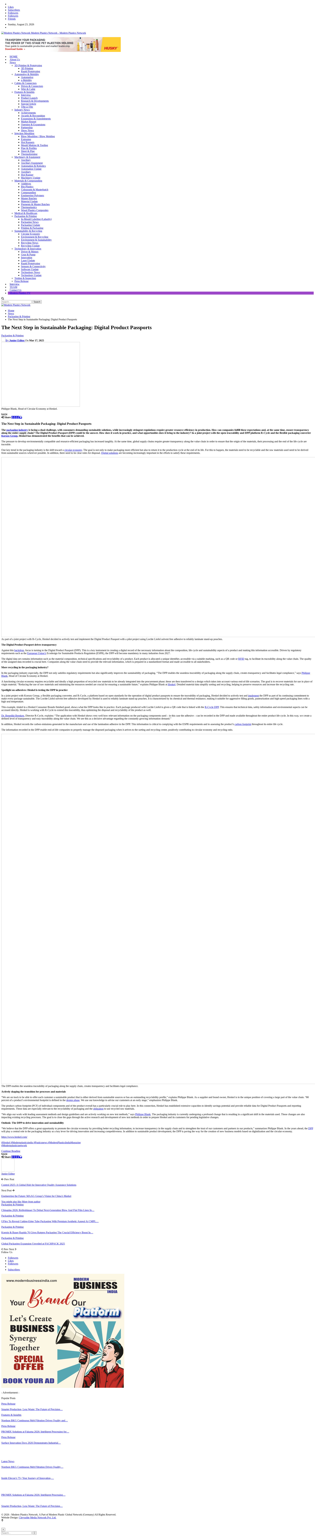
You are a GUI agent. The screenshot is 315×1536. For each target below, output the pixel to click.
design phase (73, 1100)
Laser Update (28, 260)
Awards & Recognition (33, 115)
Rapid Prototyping (30, 71)
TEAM (13, 287)
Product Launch (29, 98)
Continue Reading (10, 1151)
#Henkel (6, 1142)
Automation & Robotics (33, 166)
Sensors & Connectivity (33, 266)
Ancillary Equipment (32, 163)
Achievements (28, 112)
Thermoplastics (29, 207)
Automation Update (31, 168)
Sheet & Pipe (28, 151)
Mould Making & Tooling (34, 145)
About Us (15, 59)
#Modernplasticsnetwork (14, 1145)
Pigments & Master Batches (35, 204)
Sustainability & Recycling (28, 231)
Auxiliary (26, 171)
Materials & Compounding (28, 180)
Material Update (29, 201)
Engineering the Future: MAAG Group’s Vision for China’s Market (36, 1196)
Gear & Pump (28, 254)
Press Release (21, 281)
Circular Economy (30, 233)
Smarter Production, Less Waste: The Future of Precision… (32, 1506)
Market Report (28, 121)
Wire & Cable (28, 89)
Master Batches (29, 198)
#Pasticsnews (41, 1142)
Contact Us (15, 290)
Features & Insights (24, 92)
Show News (27, 130)
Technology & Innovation (27, 248)
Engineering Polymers (32, 195)
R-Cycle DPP (212, 707)
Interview (26, 95)
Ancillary (26, 160)
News (13, 62)
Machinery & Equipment (27, 157)
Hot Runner (27, 174)
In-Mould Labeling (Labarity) (36, 219)
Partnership (27, 127)
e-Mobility (26, 80)
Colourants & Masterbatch (34, 189)
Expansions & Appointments (36, 118)
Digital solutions (109, 453)
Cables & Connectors (25, 83)
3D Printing (27, 68)
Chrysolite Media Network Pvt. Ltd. (37, 1517)
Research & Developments (35, 100)
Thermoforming (29, 154)
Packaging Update (30, 225)
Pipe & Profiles (29, 148)
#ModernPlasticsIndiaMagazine (64, 1142)
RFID (241, 658)
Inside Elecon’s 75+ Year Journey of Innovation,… (27, 1478)
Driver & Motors (29, 251)
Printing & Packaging (32, 228)
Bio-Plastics (27, 186)
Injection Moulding (24, 133)
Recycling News (29, 242)
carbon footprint (243, 724)
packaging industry (17, 430)
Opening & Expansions (33, 124)
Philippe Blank (143, 1114)
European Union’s (36, 653)
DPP (310, 1128)
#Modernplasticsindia (22, 1142)
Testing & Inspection (25, 278)
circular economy (73, 450)
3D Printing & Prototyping (28, 65)
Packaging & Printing (25, 216)
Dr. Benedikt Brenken (12, 715)
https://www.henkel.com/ (14, 1137)
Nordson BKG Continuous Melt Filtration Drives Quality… (32, 1467)
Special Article (28, 103)
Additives (26, 183)
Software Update (30, 269)
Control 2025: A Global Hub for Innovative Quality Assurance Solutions (38, 1184)
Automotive (27, 77)
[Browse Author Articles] (7, 1170)
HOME (14, 56)
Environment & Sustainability (36, 239)
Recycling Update (30, 245)
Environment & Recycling (34, 236)
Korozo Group (9, 435)
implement (253, 695)
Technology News (30, 272)
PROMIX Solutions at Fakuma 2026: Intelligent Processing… (33, 1494)
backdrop (19, 650)
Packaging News (30, 222)
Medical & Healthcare (25, 213)
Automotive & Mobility (26, 74)
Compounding (28, 192)
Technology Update (31, 275)
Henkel (171, 684)
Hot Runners (27, 142)
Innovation (26, 257)
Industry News (22, 109)
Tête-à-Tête (27, 106)
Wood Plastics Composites (34, 210)
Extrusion (26, 139)
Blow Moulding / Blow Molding (38, 136)
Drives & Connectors (32, 86)
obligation (98, 1108)
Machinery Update (30, 177)
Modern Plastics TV (20, 293)
